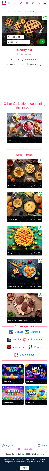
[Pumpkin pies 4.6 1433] (24, 204)
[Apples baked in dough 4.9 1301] (24, 271)
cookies (17, 459)
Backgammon (26, 354)
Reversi (37, 347)
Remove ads (26, 449)
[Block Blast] (13, 371)
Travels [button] (21, 3)
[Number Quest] (13, 393)
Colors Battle (34, 339)
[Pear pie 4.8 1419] (24, 238)
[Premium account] (27, 3)
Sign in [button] (39, 3)
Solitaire (18, 332)
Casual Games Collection (15, 454)
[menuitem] (9, 3)
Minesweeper (19, 347)
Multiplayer (9, 3)
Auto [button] (43, 446)
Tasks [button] (15, 3)
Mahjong (35, 332)
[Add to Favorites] (44, 18)
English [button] (9, 446)
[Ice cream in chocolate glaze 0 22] (24, 305)
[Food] (24, 125)
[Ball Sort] (36, 371)
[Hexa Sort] (36, 393)
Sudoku (16, 339)
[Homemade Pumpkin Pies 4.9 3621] (24, 170)
